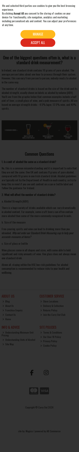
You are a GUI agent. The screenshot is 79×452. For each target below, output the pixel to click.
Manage (38, 34)
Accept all (38, 42)
